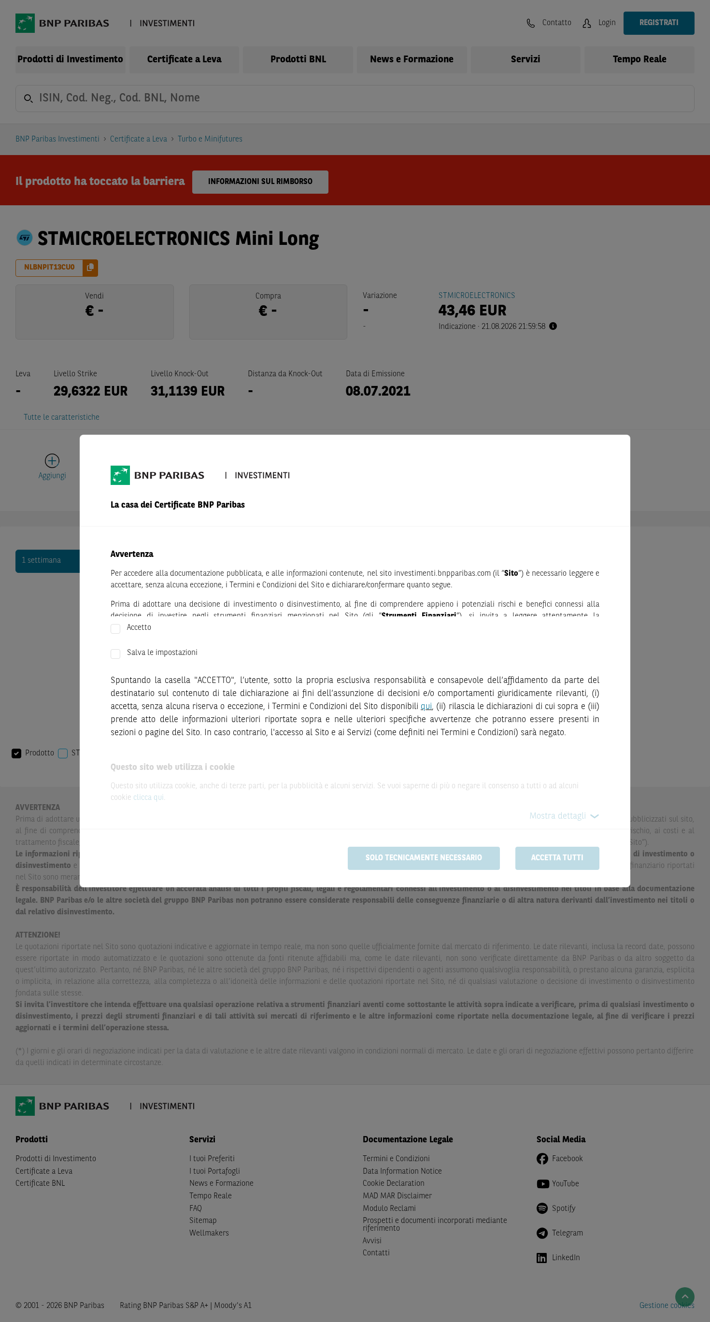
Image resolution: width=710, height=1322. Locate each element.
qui (426, 706)
